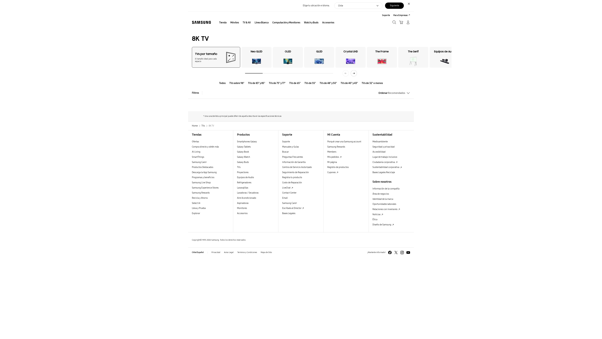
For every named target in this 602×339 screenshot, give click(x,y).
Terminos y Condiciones (247, 252)
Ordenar (391, 92)
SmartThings (198, 157)
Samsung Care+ (199, 162)
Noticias (376, 214)
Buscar (285, 152)
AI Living (196, 152)
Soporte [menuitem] (386, 15)
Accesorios (242, 213)
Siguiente (394, 5)
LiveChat (286, 187)
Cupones (331, 172)
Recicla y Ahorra (200, 198)
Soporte (286, 141)
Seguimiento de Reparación (295, 172)
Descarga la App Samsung (204, 172)
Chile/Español (198, 252)
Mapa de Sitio (266, 252)
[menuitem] (222, 22)
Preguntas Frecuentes (292, 157)
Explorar (196, 213)
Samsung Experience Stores (205, 187)
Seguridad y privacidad (383, 146)
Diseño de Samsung (382, 224)
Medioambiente (380, 141)
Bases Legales (288, 213)
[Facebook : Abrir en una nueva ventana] (390, 252)
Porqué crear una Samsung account (344, 141)
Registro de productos (338, 167)
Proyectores (242, 172)
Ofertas (195, 141)
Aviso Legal (229, 252)
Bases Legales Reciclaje (383, 172)
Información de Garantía (294, 162)
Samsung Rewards (201, 192)
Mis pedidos (333, 157)
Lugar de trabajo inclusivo (384, 157)
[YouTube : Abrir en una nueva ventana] (408, 252)
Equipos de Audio (245, 177)
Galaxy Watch (243, 157)
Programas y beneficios (203, 177)
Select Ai (196, 203)
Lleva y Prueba (199, 208)
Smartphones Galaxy (247, 141)
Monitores (242, 208)
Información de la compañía (385, 188)
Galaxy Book (243, 152)
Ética (374, 219)
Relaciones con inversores (385, 209)
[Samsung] (201, 22)
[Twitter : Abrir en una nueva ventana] (396, 252)
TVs (238, 167)
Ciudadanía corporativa (383, 162)
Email (285, 198)
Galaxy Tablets (244, 146)
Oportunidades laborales (384, 204)
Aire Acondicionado (246, 198)
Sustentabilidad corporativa (386, 167)
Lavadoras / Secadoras (248, 192)
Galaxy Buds (243, 162)
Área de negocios (380, 194)
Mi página (332, 162)
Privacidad (215, 252)
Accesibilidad (378, 152)
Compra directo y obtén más (205, 146)
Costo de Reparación (292, 182)
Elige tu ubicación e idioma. (316, 5)
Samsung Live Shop (201, 182)
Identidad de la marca (382, 199)
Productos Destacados (202, 167)
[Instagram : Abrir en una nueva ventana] (402, 252)
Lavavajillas (242, 187)
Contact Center (289, 192)
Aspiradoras (242, 203)
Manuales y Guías (290, 146)
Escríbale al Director (292, 208)
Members (331, 152)
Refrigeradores (244, 182)
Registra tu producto (292, 177)
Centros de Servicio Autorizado (297, 167)
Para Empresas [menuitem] (400, 15)
